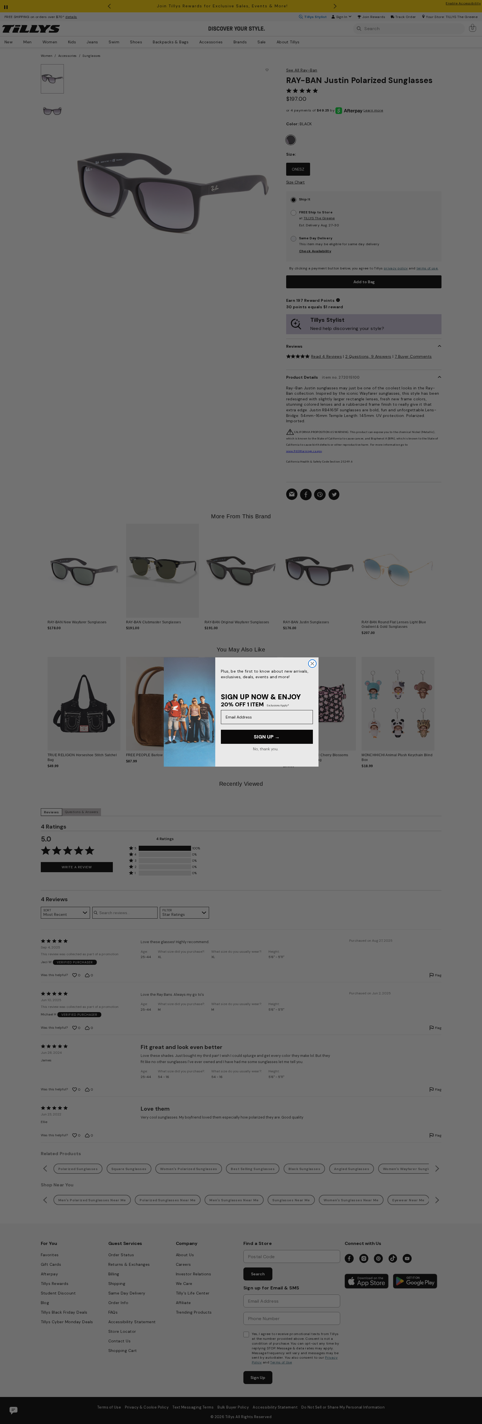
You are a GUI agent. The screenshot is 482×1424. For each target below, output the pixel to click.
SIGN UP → (267, 736)
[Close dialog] (312, 664)
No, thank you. (265, 749)
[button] (438, 566)
